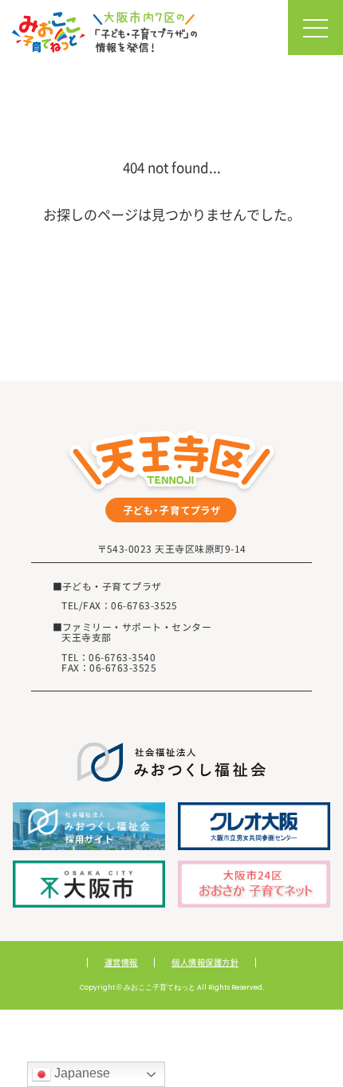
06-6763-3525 (144, 605)
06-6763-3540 (122, 657)
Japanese (80, 1073)
